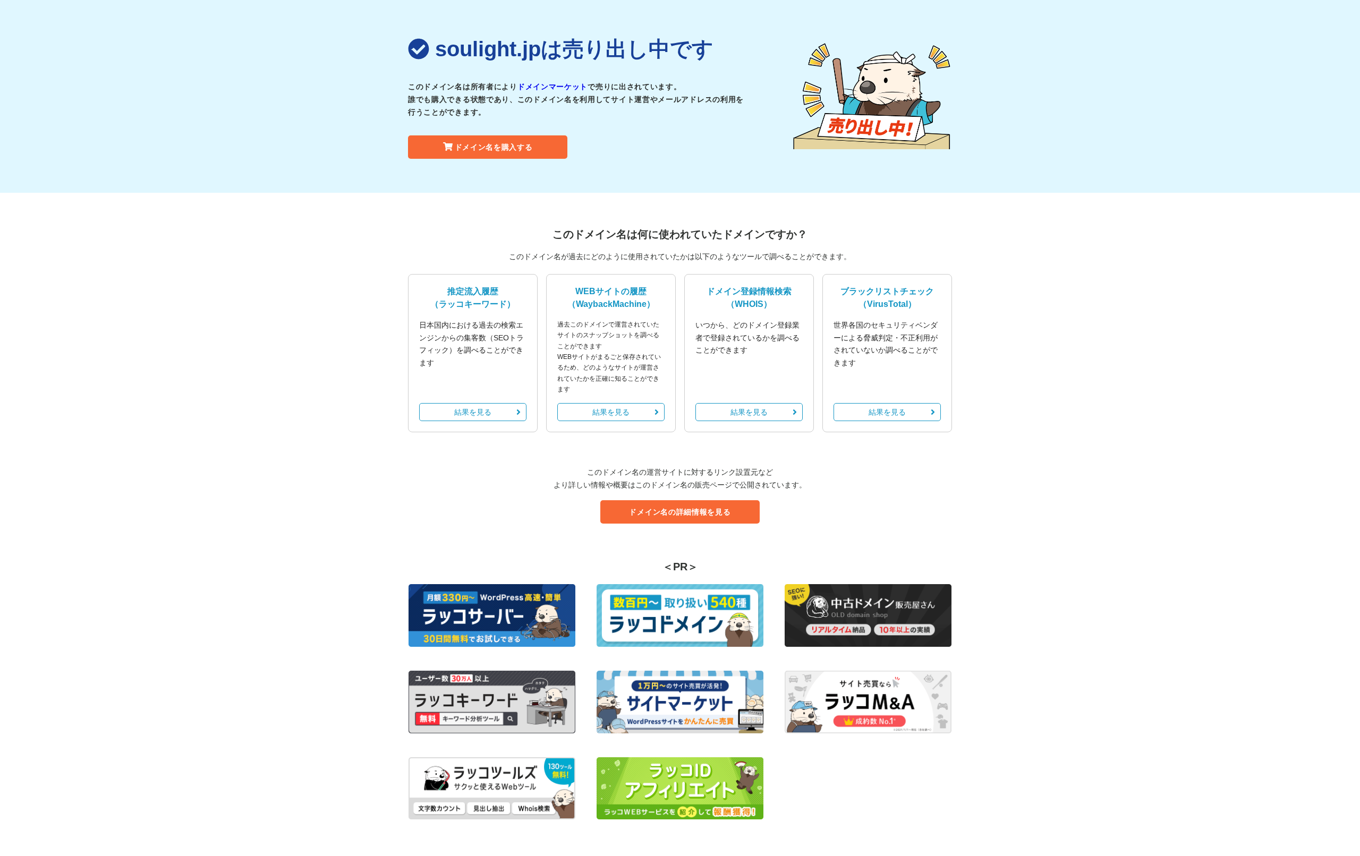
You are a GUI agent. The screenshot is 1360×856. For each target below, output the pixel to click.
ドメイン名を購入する (494, 147)
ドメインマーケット (552, 86)
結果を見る (472, 412)
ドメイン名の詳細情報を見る (679, 512)
